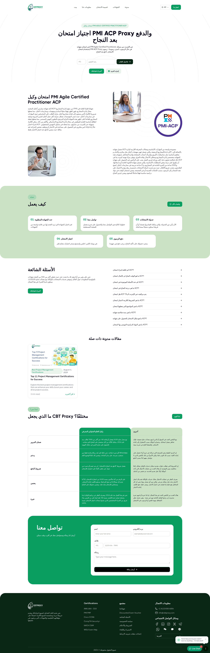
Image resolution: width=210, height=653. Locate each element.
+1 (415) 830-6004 (166, 609)
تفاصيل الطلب (123, 62)
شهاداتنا (122, 609)
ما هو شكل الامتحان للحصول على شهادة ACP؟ (130, 318)
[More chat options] (205, 648)
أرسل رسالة (131, 569)
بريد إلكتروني (138, 529)
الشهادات (116, 7)
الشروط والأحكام (126, 625)
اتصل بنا (176, 7)
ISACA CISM (89, 625)
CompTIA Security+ (92, 621)
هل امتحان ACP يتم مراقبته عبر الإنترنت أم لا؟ (129, 294)
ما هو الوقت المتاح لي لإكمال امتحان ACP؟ (128, 276)
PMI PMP (87, 613)
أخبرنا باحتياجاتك (96, 71)
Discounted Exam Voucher (130, 613)
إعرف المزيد (115, 71)
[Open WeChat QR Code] (165, 629)
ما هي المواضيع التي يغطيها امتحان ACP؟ (128, 306)
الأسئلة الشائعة (125, 617)
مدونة (127, 7)
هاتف (96, 541)
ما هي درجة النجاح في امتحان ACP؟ (126, 288)
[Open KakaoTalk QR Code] (172, 629)
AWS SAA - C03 (90, 609)
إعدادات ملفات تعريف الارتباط (130, 634)
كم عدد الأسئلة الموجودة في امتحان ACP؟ (128, 282)
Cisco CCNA (89, 617)
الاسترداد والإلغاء (125, 630)
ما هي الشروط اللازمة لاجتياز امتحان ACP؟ (128, 300)
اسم (96, 529)
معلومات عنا (86, 7)
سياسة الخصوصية (126, 621)
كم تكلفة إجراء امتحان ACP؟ (123, 270)
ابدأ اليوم (177, 416)
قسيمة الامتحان (102, 7)
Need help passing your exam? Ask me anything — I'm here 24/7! (192, 640)
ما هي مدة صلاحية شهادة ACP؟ (124, 312)
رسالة (96, 552)
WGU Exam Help (90, 630)
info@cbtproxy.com (167, 613)
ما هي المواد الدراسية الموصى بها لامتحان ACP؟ (130, 325)
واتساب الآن (176, 204)
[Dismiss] (206, 639)
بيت (75, 7)
